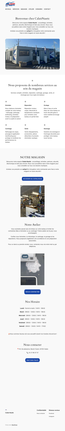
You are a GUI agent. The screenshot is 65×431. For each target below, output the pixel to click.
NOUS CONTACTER (32, 292)
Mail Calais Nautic (32, 360)
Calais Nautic (9, 412)
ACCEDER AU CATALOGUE (32, 179)
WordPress (14, 425)
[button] (2, 201)
